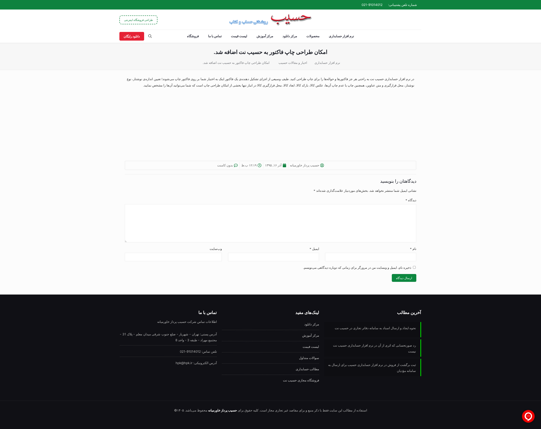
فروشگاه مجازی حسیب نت (301, 380)
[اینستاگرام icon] (131, 5)
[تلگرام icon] (136, 5)
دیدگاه (411, 200)
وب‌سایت (216, 249)
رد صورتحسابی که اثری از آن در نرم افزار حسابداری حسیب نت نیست (374, 348)
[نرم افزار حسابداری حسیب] (270, 20)
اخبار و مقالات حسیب (293, 63)
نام (413, 249)
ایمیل (314, 249)
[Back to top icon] (20, 420)
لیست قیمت (311, 347)
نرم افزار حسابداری (327, 63)
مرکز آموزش (310, 335)
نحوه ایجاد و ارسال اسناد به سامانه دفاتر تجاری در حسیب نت (375, 328)
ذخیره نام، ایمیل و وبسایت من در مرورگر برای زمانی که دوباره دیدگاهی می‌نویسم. (357, 267)
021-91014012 (372, 5)
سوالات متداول (309, 358)
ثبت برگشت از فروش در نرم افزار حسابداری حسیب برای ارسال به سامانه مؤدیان (372, 368)
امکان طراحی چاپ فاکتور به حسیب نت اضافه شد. (236, 63)
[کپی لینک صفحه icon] (126, 5)
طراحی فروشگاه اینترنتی (138, 20)
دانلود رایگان (132, 36)
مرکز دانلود (311, 324)
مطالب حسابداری (307, 369)
